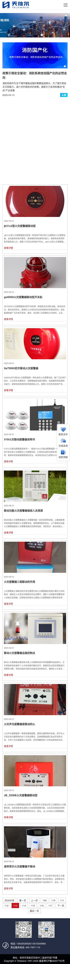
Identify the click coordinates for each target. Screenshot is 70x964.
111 (62, 900)
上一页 (34, 900)
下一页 (60, 905)
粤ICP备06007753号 (54, 960)
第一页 (22, 900)
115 (33, 905)
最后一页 (34, 910)
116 (42, 905)
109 (45, 900)
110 (53, 900)
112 (6, 905)
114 (24, 905)
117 (50, 905)
